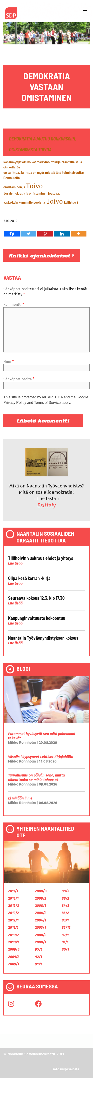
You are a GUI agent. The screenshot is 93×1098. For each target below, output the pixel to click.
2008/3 (40, 891)
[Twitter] (28, 234)
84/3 (65, 905)
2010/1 (13, 942)
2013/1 (13, 898)
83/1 (65, 920)
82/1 (65, 935)
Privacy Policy (14, 402)
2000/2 (40, 935)
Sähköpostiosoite (18, 379)
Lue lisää (15, 563)
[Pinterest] (45, 234)
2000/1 (40, 942)
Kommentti (13, 304)
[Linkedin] (62, 234)
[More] (78, 234)
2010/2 (13, 935)
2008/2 (40, 898)
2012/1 (13, 920)
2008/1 (40, 905)
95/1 (38, 949)
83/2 (65, 913)
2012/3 (13, 905)
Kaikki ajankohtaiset (40, 255)
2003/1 (40, 927)
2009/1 (13, 964)
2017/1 (13, 891)
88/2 (65, 898)
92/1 (38, 957)
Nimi (8, 361)
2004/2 (40, 913)
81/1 (65, 942)
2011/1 (13, 927)
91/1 (38, 964)
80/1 (65, 949)
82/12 (66, 927)
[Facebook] (12, 234)
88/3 (65, 891)
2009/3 (13, 949)
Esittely (46, 505)
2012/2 (13, 913)
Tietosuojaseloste (65, 1069)
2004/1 (40, 920)
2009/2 (13, 957)
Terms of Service (47, 402)
